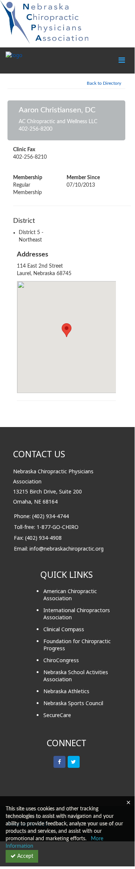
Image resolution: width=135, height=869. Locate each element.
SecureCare (57, 715)
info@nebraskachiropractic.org (67, 548)
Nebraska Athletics (66, 691)
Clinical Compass (63, 629)
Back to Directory (104, 83)
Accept (24, 856)
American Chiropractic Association (70, 595)
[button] (66, 330)
